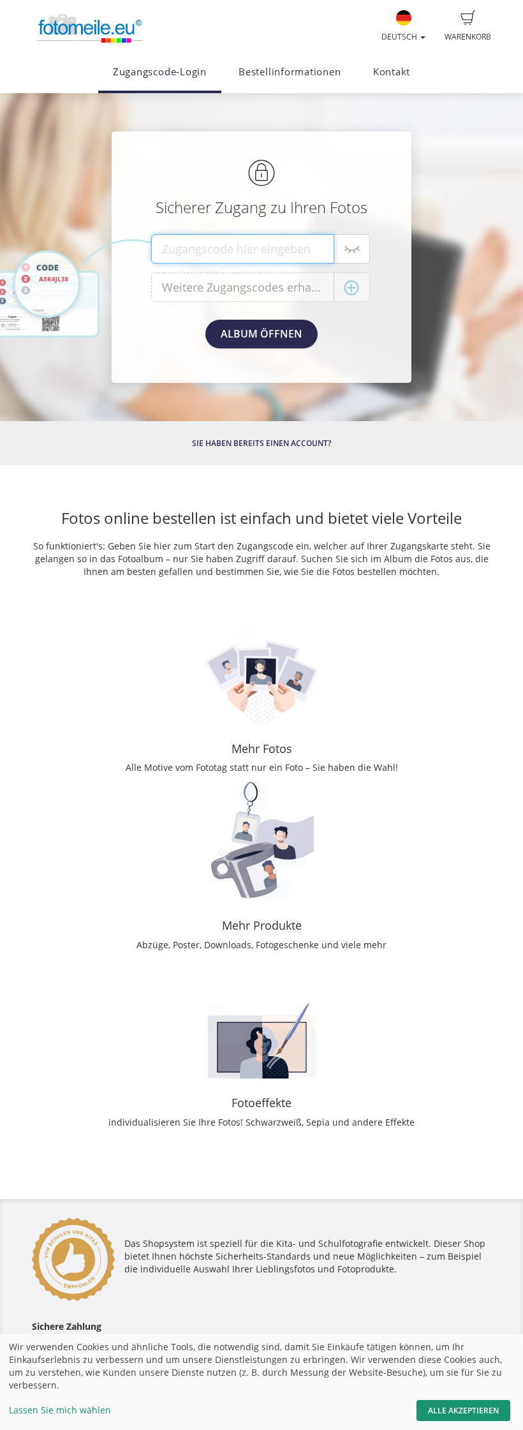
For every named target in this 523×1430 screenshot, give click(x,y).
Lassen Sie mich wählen (60, 1410)
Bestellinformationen (290, 71)
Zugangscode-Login (160, 71)
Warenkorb (468, 36)
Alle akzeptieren (463, 1410)
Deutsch (400, 36)
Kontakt (391, 71)
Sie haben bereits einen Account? (261, 443)
